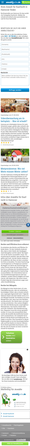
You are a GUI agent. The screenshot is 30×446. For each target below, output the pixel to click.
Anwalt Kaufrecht (8, 413)
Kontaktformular (18, 379)
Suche (27, 3)
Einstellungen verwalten (15, 235)
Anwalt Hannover (8, 416)
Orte (3, 428)
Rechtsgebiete (18, 425)
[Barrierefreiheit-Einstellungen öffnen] (28, 224)
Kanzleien (11, 428)
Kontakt (4, 435)
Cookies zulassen (15, 231)
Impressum (5, 433)
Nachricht (4, 72)
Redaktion (13, 435)
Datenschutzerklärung (18, 433)
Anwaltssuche (6, 425)
